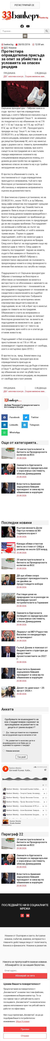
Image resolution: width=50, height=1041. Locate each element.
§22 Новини (10, 47)
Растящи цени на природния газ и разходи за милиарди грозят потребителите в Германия (32, 598)
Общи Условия (22, 1021)
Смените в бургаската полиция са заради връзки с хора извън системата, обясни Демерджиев (32, 469)
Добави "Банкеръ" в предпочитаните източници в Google (21, 406)
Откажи (25, 1036)
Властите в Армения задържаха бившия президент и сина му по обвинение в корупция (30, 488)
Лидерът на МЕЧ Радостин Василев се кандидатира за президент (32, 634)
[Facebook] (22, 26)
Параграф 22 (12, 834)
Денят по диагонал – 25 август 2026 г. (30, 689)
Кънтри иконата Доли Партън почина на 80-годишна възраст (29, 530)
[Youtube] (28, 26)
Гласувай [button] (21, 757)
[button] (25, 36)
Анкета (7, 709)
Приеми (25, 1029)
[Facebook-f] (22, 915)
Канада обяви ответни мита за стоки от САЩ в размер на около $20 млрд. (32, 546)
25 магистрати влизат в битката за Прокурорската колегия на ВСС (32, 452)
